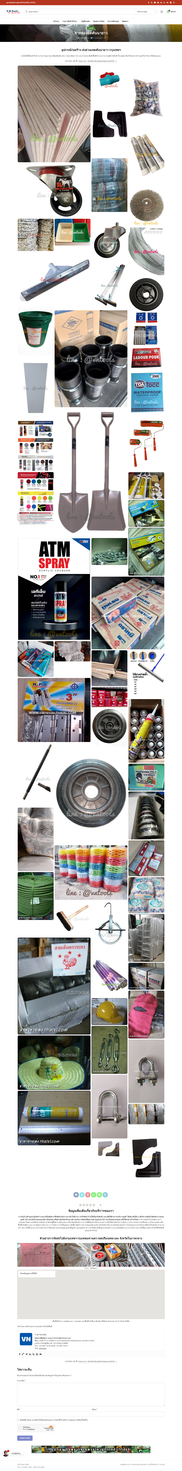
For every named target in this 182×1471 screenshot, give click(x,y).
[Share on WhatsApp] (93, 1194)
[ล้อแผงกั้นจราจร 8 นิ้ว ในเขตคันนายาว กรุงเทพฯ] (109, 727)
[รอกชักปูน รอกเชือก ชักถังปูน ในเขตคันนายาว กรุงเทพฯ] (109, 925)
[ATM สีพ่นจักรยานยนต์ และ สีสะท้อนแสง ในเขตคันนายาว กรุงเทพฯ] (36, 498)
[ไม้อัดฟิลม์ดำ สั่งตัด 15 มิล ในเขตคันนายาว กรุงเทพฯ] (109, 668)
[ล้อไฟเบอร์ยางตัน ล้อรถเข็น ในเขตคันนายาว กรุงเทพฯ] (91, 795)
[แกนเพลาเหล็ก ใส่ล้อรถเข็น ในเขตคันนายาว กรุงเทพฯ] (36, 775)
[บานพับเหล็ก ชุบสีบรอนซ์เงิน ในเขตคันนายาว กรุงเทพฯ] (146, 335)
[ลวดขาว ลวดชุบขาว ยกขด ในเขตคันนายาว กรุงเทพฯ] (146, 251)
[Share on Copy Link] (105, 1194)
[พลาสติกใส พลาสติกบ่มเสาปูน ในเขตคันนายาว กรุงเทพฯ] (109, 973)
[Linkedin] (30, 1354)
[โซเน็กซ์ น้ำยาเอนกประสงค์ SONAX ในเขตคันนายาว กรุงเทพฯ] (146, 976)
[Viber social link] (174, 2)
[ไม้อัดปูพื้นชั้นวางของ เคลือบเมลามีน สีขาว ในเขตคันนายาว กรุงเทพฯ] (36, 388)
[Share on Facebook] (76, 1194)
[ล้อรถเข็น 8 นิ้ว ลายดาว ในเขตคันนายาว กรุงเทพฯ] (146, 300)
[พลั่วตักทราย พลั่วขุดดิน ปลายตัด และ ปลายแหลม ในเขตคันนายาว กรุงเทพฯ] (91, 472)
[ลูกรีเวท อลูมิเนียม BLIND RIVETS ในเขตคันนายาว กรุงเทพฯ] (109, 697)
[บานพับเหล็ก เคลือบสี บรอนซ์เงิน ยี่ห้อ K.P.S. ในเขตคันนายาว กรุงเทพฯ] (54, 710)
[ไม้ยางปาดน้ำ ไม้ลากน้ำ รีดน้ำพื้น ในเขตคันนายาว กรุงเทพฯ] (146, 674)
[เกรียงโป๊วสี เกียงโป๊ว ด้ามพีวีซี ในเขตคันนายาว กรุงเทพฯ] (36, 659)
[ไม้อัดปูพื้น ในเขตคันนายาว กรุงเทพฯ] (54, 114)
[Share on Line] (99, 1194)
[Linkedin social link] (161, 2)
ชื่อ (19, 1409)
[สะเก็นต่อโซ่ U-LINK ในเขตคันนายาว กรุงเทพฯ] (109, 1106)
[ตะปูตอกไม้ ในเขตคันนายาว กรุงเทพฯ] (127, 613)
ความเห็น (21, 1380)
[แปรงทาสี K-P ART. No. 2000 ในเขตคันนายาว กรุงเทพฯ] (146, 513)
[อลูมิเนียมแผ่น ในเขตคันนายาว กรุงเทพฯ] (146, 154)
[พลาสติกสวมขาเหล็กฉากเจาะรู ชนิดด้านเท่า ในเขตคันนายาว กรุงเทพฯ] (109, 1149)
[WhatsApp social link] (164, 2)
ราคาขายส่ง (98, 38)
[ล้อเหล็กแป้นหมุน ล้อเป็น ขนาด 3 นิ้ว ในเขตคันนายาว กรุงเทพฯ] (54, 190)
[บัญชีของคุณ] (162, 11)
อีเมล (94, 1409)
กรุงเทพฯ (91, 28)
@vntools (42, 1348)
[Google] (37, 1354)
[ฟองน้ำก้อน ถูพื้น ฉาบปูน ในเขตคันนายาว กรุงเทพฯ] (146, 777)
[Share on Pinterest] (87, 1194)
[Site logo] (13, 11)
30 (91, 1268)
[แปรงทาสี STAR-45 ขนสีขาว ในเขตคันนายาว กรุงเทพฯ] (146, 552)
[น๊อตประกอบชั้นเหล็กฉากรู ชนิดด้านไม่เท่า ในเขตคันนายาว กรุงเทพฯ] (146, 97)
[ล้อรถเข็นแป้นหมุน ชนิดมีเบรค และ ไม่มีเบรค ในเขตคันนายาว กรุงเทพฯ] (109, 237)
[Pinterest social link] (158, 2)
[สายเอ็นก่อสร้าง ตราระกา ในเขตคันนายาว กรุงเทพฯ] (54, 986)
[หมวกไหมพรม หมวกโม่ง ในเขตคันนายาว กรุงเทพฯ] (146, 1014)
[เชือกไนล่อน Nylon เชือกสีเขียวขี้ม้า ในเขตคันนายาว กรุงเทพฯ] (36, 896)
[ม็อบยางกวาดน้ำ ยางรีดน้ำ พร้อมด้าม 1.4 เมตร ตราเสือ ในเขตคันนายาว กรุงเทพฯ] (54, 279)
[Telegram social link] (170, 2)
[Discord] (40, 1354)
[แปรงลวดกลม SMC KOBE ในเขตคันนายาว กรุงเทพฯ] (146, 203)
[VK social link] (167, 2)
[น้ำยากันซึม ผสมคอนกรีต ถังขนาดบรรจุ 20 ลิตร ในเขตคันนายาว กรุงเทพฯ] (36, 331)
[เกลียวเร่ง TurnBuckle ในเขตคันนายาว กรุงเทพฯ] (109, 1050)
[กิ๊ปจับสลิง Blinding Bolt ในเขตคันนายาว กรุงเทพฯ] (146, 1071)
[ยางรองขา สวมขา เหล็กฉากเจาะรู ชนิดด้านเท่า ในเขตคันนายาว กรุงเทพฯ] (146, 1157)
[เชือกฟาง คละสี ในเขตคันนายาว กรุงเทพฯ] (91, 872)
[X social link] (151, 2)
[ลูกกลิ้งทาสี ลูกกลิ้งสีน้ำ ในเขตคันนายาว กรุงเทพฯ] (146, 443)
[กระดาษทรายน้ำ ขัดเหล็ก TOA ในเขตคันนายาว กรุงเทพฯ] (146, 392)
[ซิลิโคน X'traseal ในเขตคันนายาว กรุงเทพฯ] (146, 485)
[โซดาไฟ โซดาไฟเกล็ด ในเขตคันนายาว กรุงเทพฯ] (146, 895)
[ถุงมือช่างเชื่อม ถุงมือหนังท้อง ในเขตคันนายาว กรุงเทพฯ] (73, 651)
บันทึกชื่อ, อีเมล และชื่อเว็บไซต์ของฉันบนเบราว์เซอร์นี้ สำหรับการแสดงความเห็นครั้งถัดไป (54, 1420)
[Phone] (23, 1354)
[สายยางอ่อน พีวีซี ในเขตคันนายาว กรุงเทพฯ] (109, 185)
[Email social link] (154, 2)
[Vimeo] (27, 1354)
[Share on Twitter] (82, 1194)
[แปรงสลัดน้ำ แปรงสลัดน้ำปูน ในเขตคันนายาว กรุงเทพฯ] (73, 919)
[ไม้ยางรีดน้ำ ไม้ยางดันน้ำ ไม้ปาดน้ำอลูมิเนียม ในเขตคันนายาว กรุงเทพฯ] (109, 285)
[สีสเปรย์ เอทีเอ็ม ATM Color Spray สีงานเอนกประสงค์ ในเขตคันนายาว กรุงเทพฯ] (54, 589)
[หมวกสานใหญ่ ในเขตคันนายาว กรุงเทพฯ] (54, 1062)
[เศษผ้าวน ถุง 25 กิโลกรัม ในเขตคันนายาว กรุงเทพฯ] (36, 839)
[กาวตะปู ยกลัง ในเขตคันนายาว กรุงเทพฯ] (146, 731)
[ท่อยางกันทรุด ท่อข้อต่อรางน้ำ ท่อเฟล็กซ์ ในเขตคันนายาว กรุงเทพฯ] (91, 358)
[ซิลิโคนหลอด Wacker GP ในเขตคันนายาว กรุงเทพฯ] (54, 1118)
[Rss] (33, 1354)
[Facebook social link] (148, 2)
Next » (95, 1268)
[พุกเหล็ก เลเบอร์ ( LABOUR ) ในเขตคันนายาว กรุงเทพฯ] (146, 357)
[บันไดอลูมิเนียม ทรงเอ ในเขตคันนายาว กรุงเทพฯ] (146, 938)
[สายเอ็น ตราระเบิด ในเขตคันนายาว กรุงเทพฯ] (146, 815)
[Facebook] (20, 1354)
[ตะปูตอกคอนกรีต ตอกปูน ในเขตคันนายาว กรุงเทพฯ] (109, 551)
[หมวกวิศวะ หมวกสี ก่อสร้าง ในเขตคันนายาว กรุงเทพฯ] (109, 1011)
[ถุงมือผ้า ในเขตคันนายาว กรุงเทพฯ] (146, 1114)
